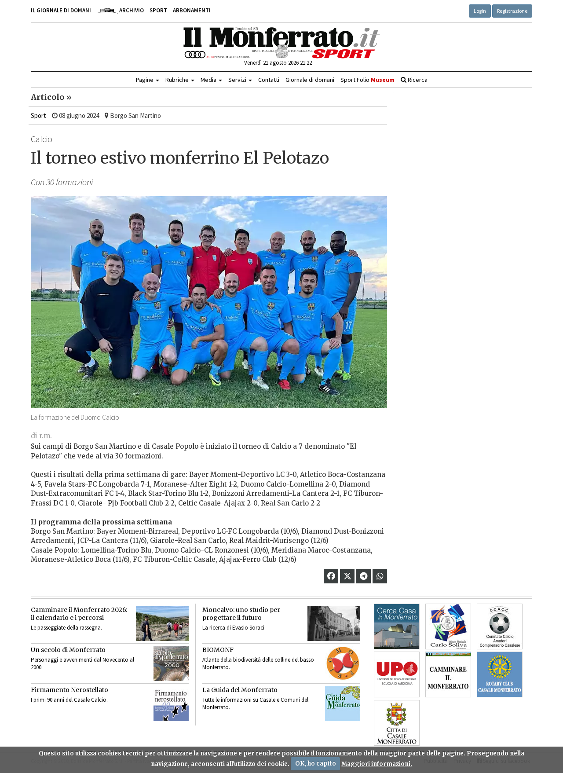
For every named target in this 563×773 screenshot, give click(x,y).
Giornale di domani (309, 80)
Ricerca (417, 80)
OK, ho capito (315, 763)
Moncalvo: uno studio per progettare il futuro (241, 614)
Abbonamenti (192, 10)
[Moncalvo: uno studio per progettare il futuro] (333, 623)
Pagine (145, 80)
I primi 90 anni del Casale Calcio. (69, 699)
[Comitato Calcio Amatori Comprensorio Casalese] (500, 626)
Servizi (238, 80)
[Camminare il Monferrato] (448, 674)
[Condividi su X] (347, 576)
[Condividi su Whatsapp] (380, 576)
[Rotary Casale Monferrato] (500, 674)
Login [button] (480, 10)
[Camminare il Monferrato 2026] (162, 623)
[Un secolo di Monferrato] (171, 663)
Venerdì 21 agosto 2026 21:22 (278, 62)
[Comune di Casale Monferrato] (397, 723)
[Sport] (282, 43)
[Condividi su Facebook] (331, 576)
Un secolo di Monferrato (68, 650)
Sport (158, 10)
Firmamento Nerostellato (69, 690)
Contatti (268, 80)
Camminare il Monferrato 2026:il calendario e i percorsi (79, 614)
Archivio (131, 10)
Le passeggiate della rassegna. (66, 627)
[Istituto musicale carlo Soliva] (448, 626)
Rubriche (177, 80)
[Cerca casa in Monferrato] (397, 626)
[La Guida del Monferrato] (342, 703)
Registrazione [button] (512, 10)
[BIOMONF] (342, 663)
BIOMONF (218, 650)
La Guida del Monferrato (240, 690)
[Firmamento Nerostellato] (171, 703)
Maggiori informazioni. (376, 763)
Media (209, 80)
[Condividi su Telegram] (363, 576)
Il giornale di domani (61, 10)
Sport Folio (367, 80)
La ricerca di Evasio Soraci (233, 627)
